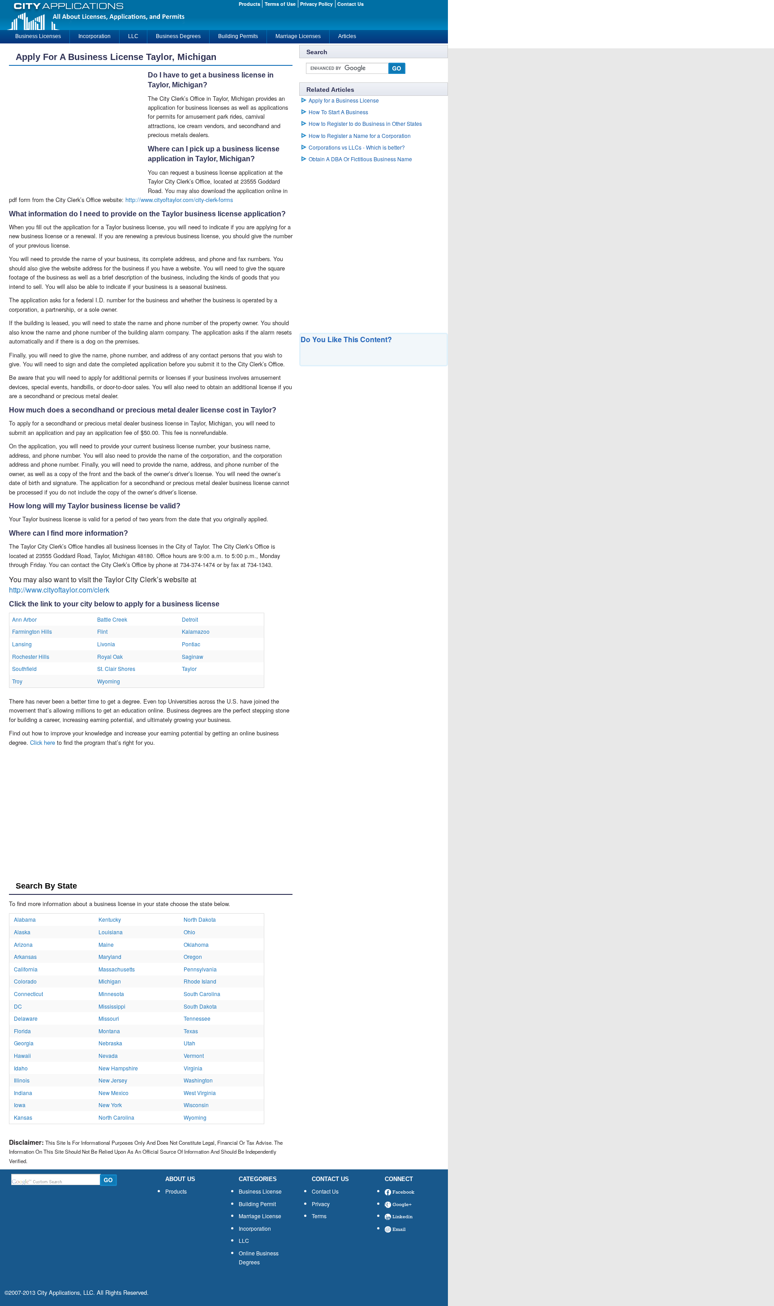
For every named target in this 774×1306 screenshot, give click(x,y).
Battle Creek (112, 619)
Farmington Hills (32, 631)
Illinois (22, 1080)
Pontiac (191, 644)
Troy (17, 681)
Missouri (109, 1018)
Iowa (20, 1104)
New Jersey (113, 1080)
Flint (102, 631)
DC (18, 1006)
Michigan (110, 981)
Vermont (194, 1055)
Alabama (25, 919)
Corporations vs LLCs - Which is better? (357, 147)
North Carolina (116, 1117)
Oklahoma (196, 944)
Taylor (189, 668)
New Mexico (114, 1092)
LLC (244, 1240)
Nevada (108, 1055)
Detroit (190, 619)
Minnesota (111, 993)
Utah (189, 1043)
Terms (319, 1216)
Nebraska (110, 1043)
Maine (106, 944)
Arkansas (25, 956)
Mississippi (112, 1006)
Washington (198, 1080)
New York (110, 1104)
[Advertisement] (78, 129)
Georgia (24, 1043)
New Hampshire (118, 1068)
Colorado (25, 981)
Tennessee (197, 1018)
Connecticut (28, 993)
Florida (22, 1031)
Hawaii (22, 1055)
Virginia (193, 1068)
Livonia (106, 644)
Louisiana (111, 932)
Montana (109, 1031)
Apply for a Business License (344, 100)
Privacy (321, 1203)
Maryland (110, 956)
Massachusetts (117, 969)
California (26, 969)
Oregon (193, 956)
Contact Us (325, 1191)
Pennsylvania (200, 969)
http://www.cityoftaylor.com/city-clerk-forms (179, 199)
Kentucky (110, 919)
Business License (260, 1191)
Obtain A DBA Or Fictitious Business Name (360, 159)
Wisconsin (196, 1104)
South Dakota (200, 1006)
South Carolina (202, 993)
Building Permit (257, 1203)
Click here (42, 742)
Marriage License (260, 1216)
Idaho (21, 1068)
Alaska (22, 932)
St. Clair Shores (116, 668)
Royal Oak (110, 656)
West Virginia (200, 1092)
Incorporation (255, 1228)
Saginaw (192, 656)
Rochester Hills (30, 656)
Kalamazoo (196, 631)
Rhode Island (200, 981)
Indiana (23, 1092)
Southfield (24, 668)
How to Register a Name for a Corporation (360, 135)
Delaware (26, 1018)
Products (176, 1191)
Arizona (23, 944)
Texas (191, 1031)
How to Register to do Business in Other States (365, 123)
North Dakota (200, 919)
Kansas (23, 1117)
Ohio (189, 932)
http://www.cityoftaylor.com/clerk (59, 589)
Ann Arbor (24, 619)
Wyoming (108, 681)
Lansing (22, 644)
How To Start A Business (338, 112)
